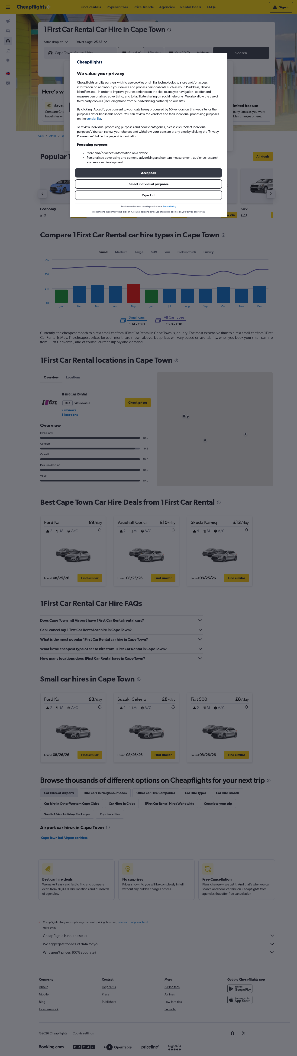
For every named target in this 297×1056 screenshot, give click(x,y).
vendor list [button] (94, 118)
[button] (148, 173)
